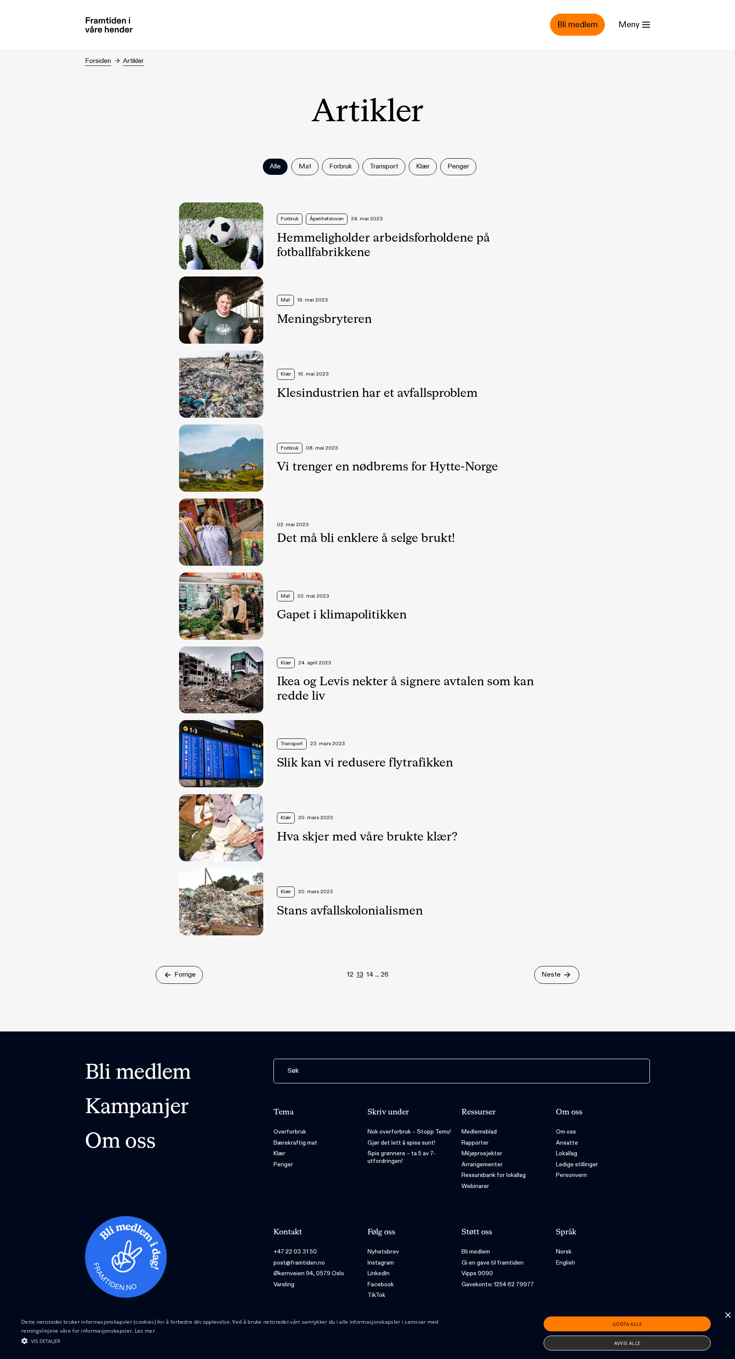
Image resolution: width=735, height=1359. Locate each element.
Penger (283, 1164)
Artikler (133, 61)
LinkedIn (379, 1273)
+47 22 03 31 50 (295, 1252)
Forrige (185, 974)
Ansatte (567, 1143)
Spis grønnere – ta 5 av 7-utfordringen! (402, 1157)
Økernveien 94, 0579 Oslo (308, 1273)
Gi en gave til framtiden (493, 1263)
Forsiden (98, 61)
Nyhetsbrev (383, 1252)
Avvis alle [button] (627, 1343)
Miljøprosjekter (482, 1153)
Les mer (145, 1330)
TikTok (376, 1295)
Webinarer (475, 1186)
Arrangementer (482, 1164)
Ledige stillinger (577, 1164)
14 (370, 974)
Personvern (571, 1175)
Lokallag (566, 1153)
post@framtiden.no (299, 1263)
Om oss (120, 1142)
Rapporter (475, 1143)
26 (384, 974)
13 (360, 974)
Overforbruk (289, 1132)
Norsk (564, 1252)
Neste (551, 974)
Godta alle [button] (627, 1324)
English (565, 1263)
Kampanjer (137, 1107)
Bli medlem (138, 1073)
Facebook (381, 1284)
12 (350, 974)
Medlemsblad (479, 1132)
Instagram (381, 1263)
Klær (279, 1153)
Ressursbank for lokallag (494, 1175)
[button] (246, 1340)
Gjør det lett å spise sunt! (401, 1143)
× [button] (727, 1315)
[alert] (367, 1333)
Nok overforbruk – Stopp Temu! (409, 1132)
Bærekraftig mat (295, 1143)
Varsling (283, 1284)
